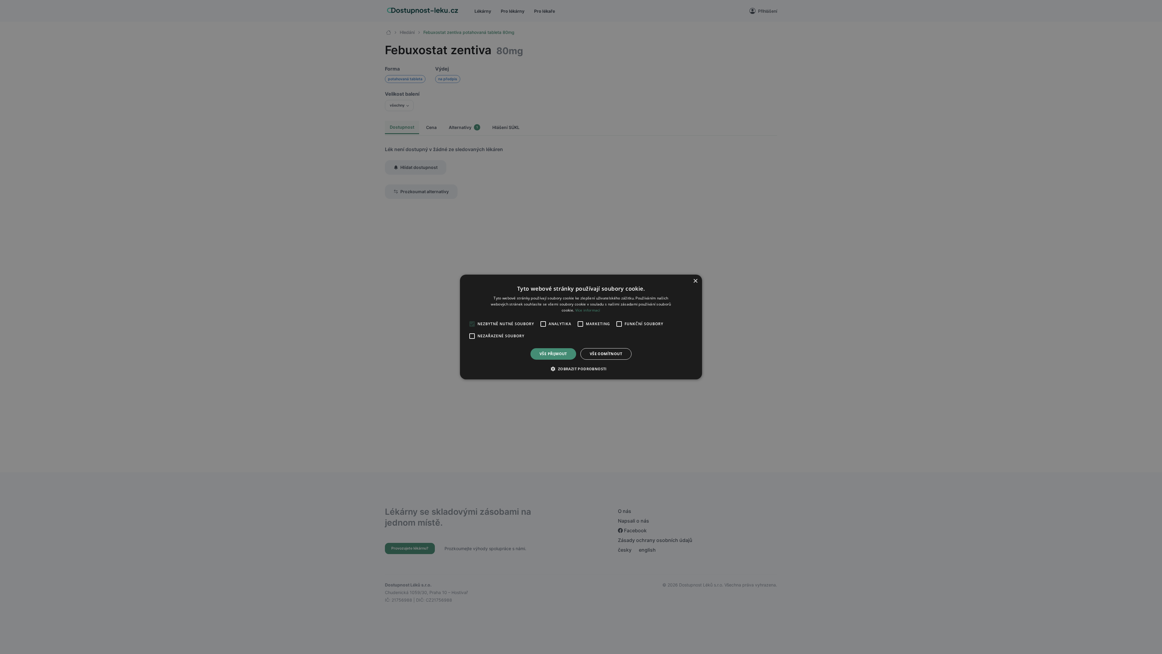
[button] (580, 369)
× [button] (695, 281)
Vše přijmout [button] (553, 353)
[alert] (581, 327)
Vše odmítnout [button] (606, 353)
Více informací (587, 310)
